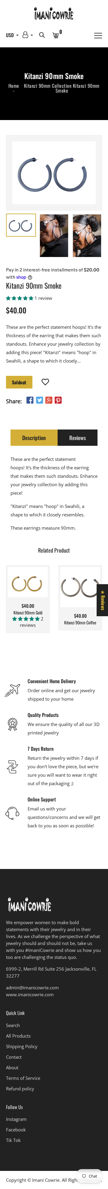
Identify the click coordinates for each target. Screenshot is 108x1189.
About (12, 1067)
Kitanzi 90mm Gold (28, 612)
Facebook (16, 1130)
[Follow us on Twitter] (39, 400)
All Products (18, 1036)
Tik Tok (13, 1140)
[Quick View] (38, 591)
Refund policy (20, 1089)
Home (13, 85)
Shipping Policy (22, 1046)
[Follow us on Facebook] (30, 400)
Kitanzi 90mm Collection (48, 85)
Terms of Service (23, 1078)
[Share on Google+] (49, 400)
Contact (14, 1057)
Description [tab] (34, 438)
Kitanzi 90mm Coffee (80, 622)
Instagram (16, 1119)
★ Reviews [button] (103, 600)
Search (13, 1025)
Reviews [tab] (77, 438)
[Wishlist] (45, 382)
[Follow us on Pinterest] (58, 400)
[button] (20, 298)
